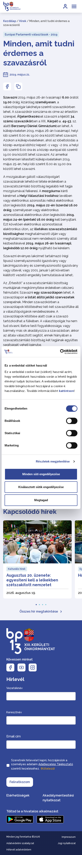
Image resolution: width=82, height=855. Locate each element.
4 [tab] (46, 603)
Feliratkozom (20, 782)
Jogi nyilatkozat (67, 843)
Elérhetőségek (17, 795)
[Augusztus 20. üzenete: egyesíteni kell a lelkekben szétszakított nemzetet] (37, 559)
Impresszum (69, 837)
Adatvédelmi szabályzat (20, 843)
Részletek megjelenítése (53, 461)
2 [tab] (39, 603)
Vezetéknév (14, 688)
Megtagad (41, 500)
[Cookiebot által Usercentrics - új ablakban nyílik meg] (60, 351)
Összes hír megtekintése (39, 611)
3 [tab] (42, 603)
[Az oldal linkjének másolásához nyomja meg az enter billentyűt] (18, 86)
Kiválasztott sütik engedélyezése (41, 487)
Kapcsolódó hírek (30, 511)
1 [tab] (36, 603)
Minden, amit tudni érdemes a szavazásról (38, 53)
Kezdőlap (9, 21)
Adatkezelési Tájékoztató (55, 764)
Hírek (22, 21)
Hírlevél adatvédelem (18, 849)
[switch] (71, 421)
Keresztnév (14, 712)
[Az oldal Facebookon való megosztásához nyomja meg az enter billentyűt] (7, 86)
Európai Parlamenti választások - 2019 (31, 34)
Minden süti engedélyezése (41, 474)
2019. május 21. (20, 74)
